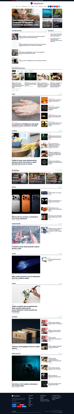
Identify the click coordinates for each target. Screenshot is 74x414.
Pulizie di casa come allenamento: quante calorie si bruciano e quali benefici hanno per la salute (18, 85)
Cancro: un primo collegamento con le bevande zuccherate (32, 60)
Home (13, 6)
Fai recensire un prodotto (56, 397)
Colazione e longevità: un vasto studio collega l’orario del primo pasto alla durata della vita (56, 85)
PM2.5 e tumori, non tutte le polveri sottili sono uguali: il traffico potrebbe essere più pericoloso (32, 37)
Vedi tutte (60, 94)
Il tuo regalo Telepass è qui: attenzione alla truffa (54, 384)
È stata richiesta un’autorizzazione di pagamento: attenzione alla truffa (54, 360)
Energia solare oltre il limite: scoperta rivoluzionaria (54, 100)
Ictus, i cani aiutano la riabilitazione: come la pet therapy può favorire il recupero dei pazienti (43, 85)
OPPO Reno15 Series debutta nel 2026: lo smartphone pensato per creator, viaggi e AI (55, 230)
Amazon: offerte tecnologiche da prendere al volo (55, 339)
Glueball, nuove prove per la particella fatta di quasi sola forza (31, 84)
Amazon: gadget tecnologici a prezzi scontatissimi (54, 347)
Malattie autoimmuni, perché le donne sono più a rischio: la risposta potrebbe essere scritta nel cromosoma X (32, 45)
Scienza (32, 6)
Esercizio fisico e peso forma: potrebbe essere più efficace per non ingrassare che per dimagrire (57, 16)
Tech (20, 6)
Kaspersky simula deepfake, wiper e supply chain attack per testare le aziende (56, 35)
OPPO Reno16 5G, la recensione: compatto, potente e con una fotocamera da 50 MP (29, 0)
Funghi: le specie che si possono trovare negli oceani (47, 16)
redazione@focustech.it (16, 402)
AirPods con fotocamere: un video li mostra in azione (54, 201)
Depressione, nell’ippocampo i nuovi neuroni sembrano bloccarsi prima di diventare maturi (31, 53)
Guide (45, 6)
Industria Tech (14, 122)
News (17, 6)
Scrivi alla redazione (55, 398)
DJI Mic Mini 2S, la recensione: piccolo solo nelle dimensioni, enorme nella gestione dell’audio (35, 181)
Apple (29, 6)
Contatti (41, 398)
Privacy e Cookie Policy (44, 399)
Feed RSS (53, 399)
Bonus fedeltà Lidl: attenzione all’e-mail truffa (54, 376)
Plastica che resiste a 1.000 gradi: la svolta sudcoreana (54, 116)
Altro (48, 6)
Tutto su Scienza (15, 90)
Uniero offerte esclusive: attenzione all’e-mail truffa (54, 368)
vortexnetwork (60, 412)
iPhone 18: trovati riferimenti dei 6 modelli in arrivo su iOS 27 (55, 217)
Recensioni (41, 6)
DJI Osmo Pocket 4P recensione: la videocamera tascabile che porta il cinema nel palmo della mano (54, 181)
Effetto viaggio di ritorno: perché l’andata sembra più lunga (47, 26)
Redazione (42, 397)
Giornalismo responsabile (44, 400)
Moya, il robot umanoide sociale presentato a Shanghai (53, 108)
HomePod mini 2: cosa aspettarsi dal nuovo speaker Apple (55, 209)
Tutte (46, 30)
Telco (36, 6)
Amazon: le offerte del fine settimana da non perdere (54, 331)
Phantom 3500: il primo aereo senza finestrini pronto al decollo (55, 124)
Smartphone (24, 6)
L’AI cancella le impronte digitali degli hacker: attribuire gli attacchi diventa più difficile (56, 40)
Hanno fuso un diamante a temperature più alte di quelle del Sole (55, 162)
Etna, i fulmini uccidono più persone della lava (57, 26)
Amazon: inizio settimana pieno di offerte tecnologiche (55, 323)
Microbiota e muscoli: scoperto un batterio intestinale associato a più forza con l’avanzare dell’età (26, 22)
